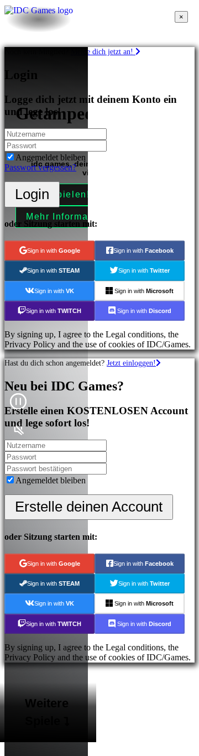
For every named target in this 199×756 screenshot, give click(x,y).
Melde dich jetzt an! (103, 51)
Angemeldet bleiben (50, 157)
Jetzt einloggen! (131, 362)
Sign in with (53, 250)
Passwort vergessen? (40, 167)
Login (32, 194)
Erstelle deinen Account (89, 506)
